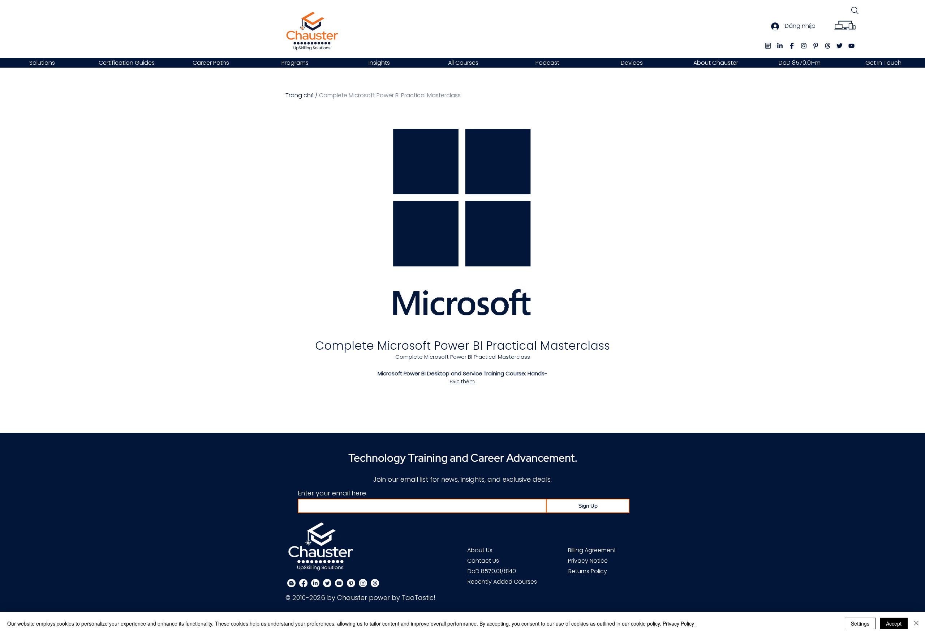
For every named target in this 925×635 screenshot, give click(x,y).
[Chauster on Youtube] (339, 583)
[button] (42, 63)
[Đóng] (916, 623)
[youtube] (851, 46)
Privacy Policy (678, 623)
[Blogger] (291, 583)
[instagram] (804, 46)
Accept (894, 623)
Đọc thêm (462, 381)
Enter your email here (332, 493)
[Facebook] (303, 583)
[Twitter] (327, 583)
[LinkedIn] (315, 583)
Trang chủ (299, 95)
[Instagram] (363, 583)
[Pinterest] (351, 583)
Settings (860, 623)
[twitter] (839, 46)
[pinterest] (816, 46)
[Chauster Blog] (768, 46)
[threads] (827, 46)
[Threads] (375, 583)
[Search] (855, 10)
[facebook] (792, 46)
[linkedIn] (780, 46)
